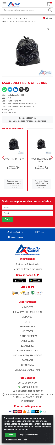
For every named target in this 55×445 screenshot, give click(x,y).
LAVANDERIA (27, 346)
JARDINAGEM (27, 341)
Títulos (41, 232)
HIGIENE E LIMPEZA (27, 336)
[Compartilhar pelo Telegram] (10, 89)
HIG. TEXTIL (27, 331)
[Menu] (4, 4)
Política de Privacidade (27, 264)
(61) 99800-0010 (29, 387)
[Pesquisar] (50, 10)
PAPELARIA (27, 360)
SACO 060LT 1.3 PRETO (14, 159)
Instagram (29, 401)
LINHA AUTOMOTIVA (27, 350)
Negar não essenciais (29, 435)
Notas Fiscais (17, 237)
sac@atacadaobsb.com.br (29, 391)
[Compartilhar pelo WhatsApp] (4, 89)
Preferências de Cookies (16, 440)
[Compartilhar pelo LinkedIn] (15, 89)
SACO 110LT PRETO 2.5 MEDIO (41, 160)
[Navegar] (3, 157)
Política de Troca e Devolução (27, 269)
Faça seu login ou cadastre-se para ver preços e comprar (27, 119)
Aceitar (11, 435)
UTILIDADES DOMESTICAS (28, 370)
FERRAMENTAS (27, 326)
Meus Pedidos (17, 232)
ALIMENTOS (27, 307)
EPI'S (27, 321)
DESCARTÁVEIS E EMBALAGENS (27, 312)
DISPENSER (27, 317)
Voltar (49, 18)
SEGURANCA (27, 365)
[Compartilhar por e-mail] (21, 89)
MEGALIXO (12, 113)
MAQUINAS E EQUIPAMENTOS (27, 355)
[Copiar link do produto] (26, 89)
